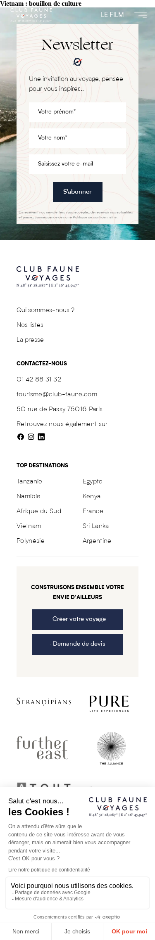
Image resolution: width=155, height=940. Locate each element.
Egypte (93, 481)
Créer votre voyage (79, 619)
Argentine (97, 541)
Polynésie (31, 541)
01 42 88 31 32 (39, 379)
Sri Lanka (96, 526)
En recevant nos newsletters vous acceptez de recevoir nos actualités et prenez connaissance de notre (76, 215)
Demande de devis (79, 644)
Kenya (92, 496)
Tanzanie (30, 481)
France (93, 511)
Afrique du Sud (39, 511)
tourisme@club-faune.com (57, 394)
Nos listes (30, 325)
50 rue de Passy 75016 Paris (60, 409)
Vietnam (29, 526)
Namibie (29, 496)
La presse (30, 340)
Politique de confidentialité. (95, 217)
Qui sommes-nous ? (45, 310)
